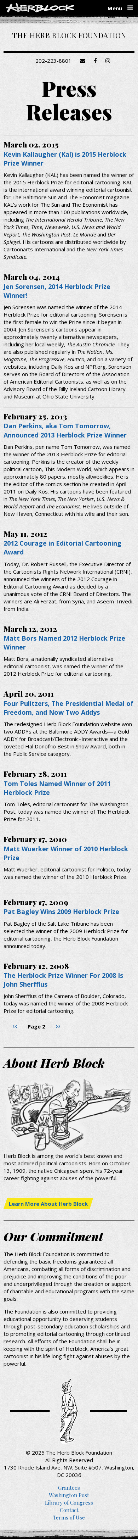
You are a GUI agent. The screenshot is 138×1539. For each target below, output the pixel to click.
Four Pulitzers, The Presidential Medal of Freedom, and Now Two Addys (68, 707)
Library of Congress (69, 1502)
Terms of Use (69, 1517)
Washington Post (69, 1495)
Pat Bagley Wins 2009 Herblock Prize (61, 911)
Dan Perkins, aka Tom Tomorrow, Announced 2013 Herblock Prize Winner (65, 430)
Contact (69, 1509)
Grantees (69, 1487)
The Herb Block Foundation (69, 35)
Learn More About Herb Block (48, 1203)
